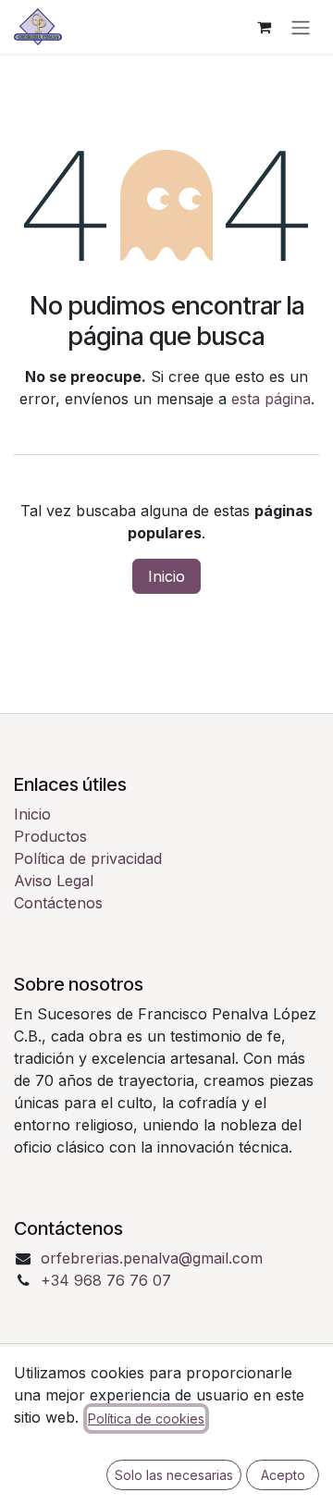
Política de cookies (146, 1418)
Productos (50, 836)
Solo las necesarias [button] (174, 1475)
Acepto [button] (283, 1475)
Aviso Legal (53, 880)
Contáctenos (58, 903)
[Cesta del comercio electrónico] (263, 26)
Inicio (166, 576)
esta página (271, 398)
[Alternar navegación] (300, 26)
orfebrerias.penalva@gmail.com (152, 1258)
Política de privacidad (88, 858)
